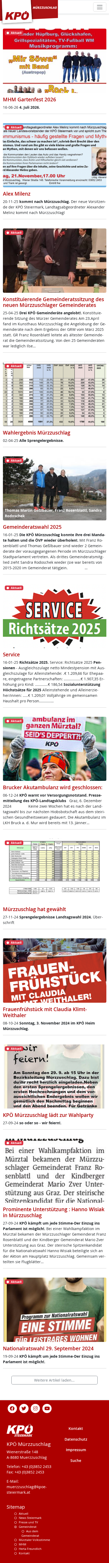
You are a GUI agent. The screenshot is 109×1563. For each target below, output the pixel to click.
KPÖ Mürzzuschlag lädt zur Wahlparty (48, 1115)
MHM (22, 1544)
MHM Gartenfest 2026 (29, 99)
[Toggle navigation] (99, 7)
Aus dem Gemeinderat (30, 1533)
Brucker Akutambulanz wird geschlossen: (52, 787)
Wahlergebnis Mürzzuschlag (36, 432)
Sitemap (16, 1507)
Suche (75, 1460)
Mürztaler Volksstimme (34, 1540)
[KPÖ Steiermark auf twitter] (24, 1407)
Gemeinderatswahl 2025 (32, 527)
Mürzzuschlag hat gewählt (34, 909)
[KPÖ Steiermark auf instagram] (35, 1407)
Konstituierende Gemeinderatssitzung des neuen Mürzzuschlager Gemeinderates (53, 302)
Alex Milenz (16, 193)
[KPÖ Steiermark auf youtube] (47, 1407)
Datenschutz (76, 1439)
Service (11, 654)
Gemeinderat (28, 1527)
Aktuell (23, 1513)
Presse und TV (28, 1522)
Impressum (76, 1449)
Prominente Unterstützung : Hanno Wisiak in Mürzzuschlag (54, 1212)
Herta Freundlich (30, 1549)
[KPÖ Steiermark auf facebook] (12, 1407)
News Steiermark (30, 1518)
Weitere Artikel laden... (54, 1380)
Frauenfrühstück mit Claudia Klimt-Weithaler (45, 1012)
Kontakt (76, 1428)
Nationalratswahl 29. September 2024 (48, 1348)
